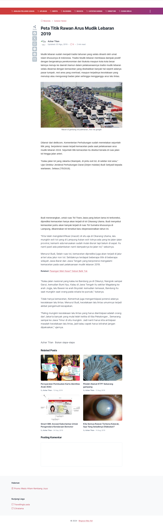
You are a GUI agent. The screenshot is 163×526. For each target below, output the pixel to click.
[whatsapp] (34, 43)
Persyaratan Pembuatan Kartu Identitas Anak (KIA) (60, 385)
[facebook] (34, 33)
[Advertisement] (81, 191)
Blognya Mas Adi (86, 521)
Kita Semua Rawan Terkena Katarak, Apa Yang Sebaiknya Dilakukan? (101, 425)
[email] (34, 59)
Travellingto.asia (21, 504)
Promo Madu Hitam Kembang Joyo (30, 488)
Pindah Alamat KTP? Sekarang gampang (98, 385)
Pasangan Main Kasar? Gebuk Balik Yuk (68, 271)
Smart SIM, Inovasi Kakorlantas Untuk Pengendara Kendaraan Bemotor (59, 425)
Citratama (18, 508)
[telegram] (34, 49)
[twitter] (34, 38)
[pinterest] (34, 54)
